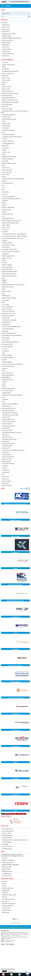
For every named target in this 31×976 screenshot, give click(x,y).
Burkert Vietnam (5, 27)
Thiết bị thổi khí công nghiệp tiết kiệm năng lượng (13, 450)
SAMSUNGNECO (6, 377)
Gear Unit (4, 205)
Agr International (6, 69)
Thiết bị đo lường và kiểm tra (8, 426)
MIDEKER (4, 280)
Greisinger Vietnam (6, 36)
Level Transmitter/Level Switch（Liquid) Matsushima (14, 234)
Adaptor (4, 67)
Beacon (4, 84)
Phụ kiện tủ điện (5, 317)
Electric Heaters (5, 174)
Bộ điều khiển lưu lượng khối (8, 97)
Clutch (3, 132)
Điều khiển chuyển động (7, 158)
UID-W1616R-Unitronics (7, 835)
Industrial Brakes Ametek (7, 218)
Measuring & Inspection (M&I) (9, 273)
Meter (3, 278)
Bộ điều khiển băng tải (7, 95)
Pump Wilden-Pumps (7, 873)
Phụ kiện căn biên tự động (8, 311)
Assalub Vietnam (6, 24)
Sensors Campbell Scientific (8, 388)
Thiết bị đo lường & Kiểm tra (8, 419)
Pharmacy (4, 897)
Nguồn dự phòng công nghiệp (9, 298)
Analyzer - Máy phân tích (7, 73)
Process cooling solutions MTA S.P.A (10, 342)
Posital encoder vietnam (7, 862)
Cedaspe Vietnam (6, 29)
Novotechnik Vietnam (7, 875)
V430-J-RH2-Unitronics (7, 829)
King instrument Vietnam (7, 40)
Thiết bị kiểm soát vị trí (7, 437)
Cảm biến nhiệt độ (6, 117)
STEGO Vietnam (6, 51)
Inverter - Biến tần (6, 225)
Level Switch (5, 231)
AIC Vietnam (5, 22)
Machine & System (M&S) (8, 256)
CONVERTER (5, 145)
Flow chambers (5, 192)
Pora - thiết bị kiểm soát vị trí (8, 899)
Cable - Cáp (5, 106)
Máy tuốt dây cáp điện (7, 269)
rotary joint (4, 368)
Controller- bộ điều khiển (7, 141)
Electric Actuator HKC (7, 170)
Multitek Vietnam (6, 44)
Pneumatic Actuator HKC (7, 328)
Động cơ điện (5, 161)
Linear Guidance (6, 247)
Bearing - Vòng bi (6, 89)
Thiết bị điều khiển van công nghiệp (10, 415)
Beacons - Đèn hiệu (6, 86)
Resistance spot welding (7, 357)
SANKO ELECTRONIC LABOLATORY (10, 864)
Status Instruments (6, 392)
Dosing (3, 165)
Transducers (5, 465)
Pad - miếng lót (5, 304)
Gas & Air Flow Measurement (9, 196)
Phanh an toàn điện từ (7, 309)
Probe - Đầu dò (5, 339)
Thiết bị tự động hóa (6, 454)
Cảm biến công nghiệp (7, 109)
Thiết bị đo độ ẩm (6, 417)
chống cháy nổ (5, 128)
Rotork (3, 370)
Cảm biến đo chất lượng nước (9, 114)
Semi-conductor (5, 901)
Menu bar (8, 6)
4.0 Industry (4, 62)
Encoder (4, 176)
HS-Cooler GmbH (6, 869)
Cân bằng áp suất (6, 123)
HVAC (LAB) (5, 892)
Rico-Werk (4, 359)
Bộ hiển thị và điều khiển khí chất (9, 100)
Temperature (5, 399)
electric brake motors (7, 172)
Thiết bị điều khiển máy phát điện (9, 412)
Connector (4, 139)
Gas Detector (5, 200)
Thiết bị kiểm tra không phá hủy (9, 439)
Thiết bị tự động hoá (6, 910)
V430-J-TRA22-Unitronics (8, 831)
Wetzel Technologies (7, 485)
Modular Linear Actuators (8, 287)
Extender (4, 181)
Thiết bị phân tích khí (7, 445)
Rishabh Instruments (7, 867)
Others (3, 302)
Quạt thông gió (5, 351)
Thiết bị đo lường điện (7, 423)
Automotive (4, 881)
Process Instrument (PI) (7, 344)
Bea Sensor (4, 82)
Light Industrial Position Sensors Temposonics (12, 238)
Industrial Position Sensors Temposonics (11, 220)
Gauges (4, 203)
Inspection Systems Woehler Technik (10, 223)
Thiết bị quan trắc (6, 448)
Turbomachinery (6, 470)
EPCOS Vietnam (6, 31)
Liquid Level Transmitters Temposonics (11, 251)
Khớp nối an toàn (6, 227)
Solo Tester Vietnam (6, 49)
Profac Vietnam (5, 47)
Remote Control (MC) (7, 355)
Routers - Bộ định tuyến (7, 373)
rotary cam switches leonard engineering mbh (12, 364)
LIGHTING (4, 240)
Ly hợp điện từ (5, 253)
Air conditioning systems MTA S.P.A (10, 71)
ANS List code (5, 75)
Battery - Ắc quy (5, 78)
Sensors (4, 386)
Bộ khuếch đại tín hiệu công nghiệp (10, 102)
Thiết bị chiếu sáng (6, 406)
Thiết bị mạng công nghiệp (8, 443)
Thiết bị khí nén (5, 434)
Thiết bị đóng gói (6, 428)
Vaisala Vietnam (5, 472)
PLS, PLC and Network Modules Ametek (11, 326)
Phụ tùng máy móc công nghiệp (9, 320)
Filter (3, 187)
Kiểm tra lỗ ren (5, 229)
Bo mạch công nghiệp (7, 104)
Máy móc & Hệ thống (7, 264)
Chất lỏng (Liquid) (6, 125)
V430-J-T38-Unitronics (7, 846)
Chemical (4, 886)
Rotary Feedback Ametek (8, 366)
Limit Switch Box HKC (7, 242)
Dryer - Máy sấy (5, 167)
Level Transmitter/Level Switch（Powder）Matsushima (14, 236)
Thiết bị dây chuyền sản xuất (8, 408)
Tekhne (3, 397)
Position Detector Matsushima (9, 333)
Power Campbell (6, 337)
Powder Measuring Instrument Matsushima (12, 335)
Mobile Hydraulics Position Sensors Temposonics (13, 284)
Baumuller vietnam (6, 80)
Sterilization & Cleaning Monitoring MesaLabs (12, 395)
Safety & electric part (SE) (8, 375)
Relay (3, 353)
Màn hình (4, 260)
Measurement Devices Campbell (9, 271)
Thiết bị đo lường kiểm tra (8, 905)
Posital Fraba (5, 331)
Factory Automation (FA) (7, 183)
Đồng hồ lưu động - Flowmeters (9, 163)
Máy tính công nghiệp (7, 267)
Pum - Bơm (4, 348)
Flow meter (4, 194)
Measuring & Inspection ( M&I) (9, 894)
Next (25, 814)
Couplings (4, 150)
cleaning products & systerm (8, 130)
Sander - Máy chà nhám (7, 379)
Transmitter (4, 468)
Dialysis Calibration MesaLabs (9, 156)
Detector (4, 154)
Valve (3, 474)
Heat (3, 216)
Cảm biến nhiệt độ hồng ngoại (9, 119)
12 (19, 814)
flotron (3, 189)
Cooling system (5, 147)
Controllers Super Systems (8, 143)
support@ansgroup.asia (16, 821)
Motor (3, 293)
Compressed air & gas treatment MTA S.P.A (12, 136)
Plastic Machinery (6, 322)
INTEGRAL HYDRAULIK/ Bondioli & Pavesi (12, 38)
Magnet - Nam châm (6, 258)
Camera (4, 121)
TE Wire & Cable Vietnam (8, 53)
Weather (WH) (5, 483)
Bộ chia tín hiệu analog (7, 91)
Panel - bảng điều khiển (7, 306)
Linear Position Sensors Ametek (9, 249)
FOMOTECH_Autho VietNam (8, 33)
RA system (4, 858)
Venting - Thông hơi (6, 481)
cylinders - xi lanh (6, 152)
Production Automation (7, 346)
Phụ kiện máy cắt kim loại (8, 315)
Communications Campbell (8, 134)
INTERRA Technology (7, 871)
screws (3, 384)
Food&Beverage (6, 890)
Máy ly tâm (4, 262)
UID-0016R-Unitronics (7, 837)
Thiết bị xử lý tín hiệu (7, 459)
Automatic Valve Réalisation (8, 860)
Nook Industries (5, 300)
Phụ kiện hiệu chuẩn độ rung (8, 313)
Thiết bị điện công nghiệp (8, 410)
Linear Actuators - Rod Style (8, 245)
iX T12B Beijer (5, 844)
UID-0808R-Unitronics (7, 848)
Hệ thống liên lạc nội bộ (7, 214)
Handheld (4, 211)
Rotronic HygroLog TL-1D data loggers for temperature (14, 840)
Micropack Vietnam (6, 42)
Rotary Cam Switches (7, 362)
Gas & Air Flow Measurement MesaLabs (11, 198)
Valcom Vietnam (5, 55)
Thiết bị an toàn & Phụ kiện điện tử (10, 404)
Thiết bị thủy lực (5, 452)
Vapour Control (5, 476)
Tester (3, 401)
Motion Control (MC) (6, 291)
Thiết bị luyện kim (6, 441)
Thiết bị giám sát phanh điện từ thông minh (12, 432)
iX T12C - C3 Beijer (6, 833)
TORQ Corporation (6, 461)
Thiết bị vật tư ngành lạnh (8, 456)
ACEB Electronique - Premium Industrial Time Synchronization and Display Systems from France (12, 855)
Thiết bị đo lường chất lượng (8, 421)
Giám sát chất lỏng (6, 209)
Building (4, 883)
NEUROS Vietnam (6, 295)
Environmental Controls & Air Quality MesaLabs (13, 178)
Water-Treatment (6, 912)
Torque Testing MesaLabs (8, 463)
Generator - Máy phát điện (8, 207)
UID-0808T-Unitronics (7, 842)
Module (3, 289)
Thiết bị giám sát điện (7, 430)
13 (21, 814)
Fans (3, 185)
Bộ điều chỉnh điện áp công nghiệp (10, 93)
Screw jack (4, 381)
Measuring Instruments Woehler (9, 275)
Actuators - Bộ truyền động (8, 64)
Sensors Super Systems (7, 390)
